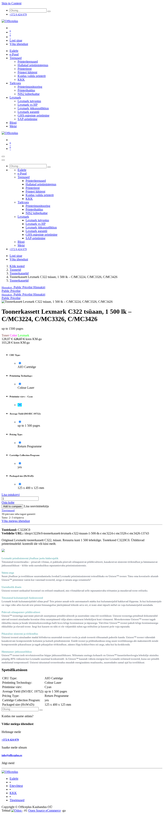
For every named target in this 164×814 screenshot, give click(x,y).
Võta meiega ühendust (16, 521)
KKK (13, 793)
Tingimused (17, 800)
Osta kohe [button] (8, 502)
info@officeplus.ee (12, 755)
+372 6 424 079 (10, 739)
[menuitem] (14, 50)
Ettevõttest (16, 785)
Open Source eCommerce (44, 810)
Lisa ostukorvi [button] (11, 494)
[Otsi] (49, 11)
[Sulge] (3, 160)
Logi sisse (16, 40)
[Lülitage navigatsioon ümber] (3, 156)
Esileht (14, 778)
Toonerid (15, 269)
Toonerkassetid (19, 273)
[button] (23, 287)
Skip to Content (11, 3)
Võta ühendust (19, 44)
